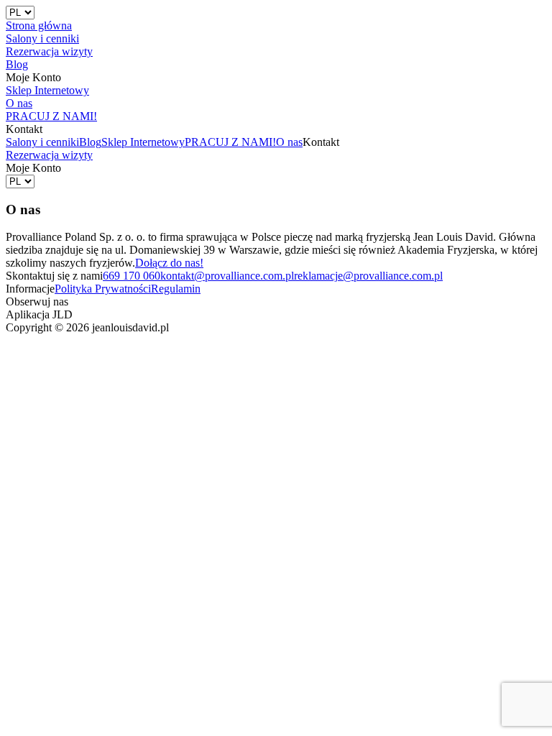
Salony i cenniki (42, 142)
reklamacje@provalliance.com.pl (368, 276)
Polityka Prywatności (103, 288)
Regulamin (176, 288)
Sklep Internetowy (143, 142)
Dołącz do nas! (169, 263)
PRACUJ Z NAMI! (230, 142)
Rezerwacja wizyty (49, 155)
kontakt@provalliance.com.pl (227, 276)
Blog (90, 142)
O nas (289, 142)
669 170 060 (131, 276)
